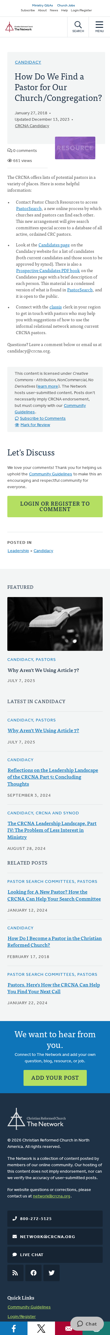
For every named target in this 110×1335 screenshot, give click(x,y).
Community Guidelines (50, 474)
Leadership (18, 551)
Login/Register (81, 10)
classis (56, 306)
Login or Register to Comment (55, 506)
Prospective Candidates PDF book (48, 270)
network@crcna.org (51, 1196)
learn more (48, 386)
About (42, 10)
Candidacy (28, 62)
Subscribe (28, 10)
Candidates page (54, 244)
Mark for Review (35, 425)
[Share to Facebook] (14, 1328)
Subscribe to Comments (43, 418)
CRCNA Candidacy (32, 126)
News (54, 10)
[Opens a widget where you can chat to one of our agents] (87, 1324)
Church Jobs (66, 5)
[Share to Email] (68, 1328)
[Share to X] (41, 1328)
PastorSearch (29, 208)
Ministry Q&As (42, 5)
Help (64, 10)
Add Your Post (55, 1077)
